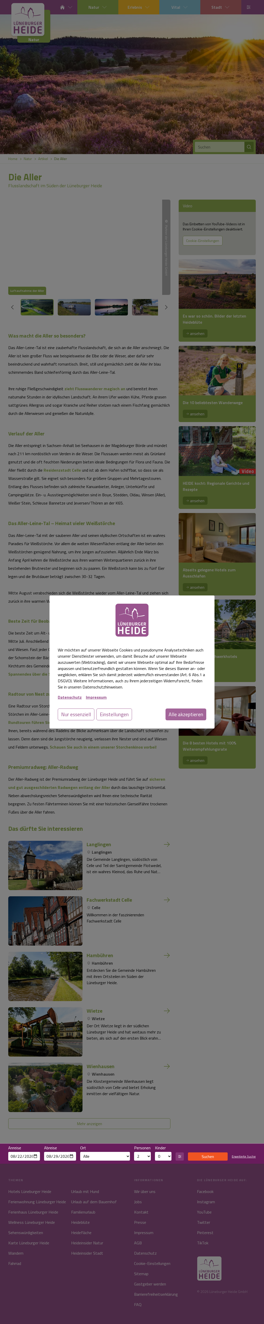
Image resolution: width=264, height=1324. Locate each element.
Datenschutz (70, 697)
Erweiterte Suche (244, 1156)
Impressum (96, 697)
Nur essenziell (76, 714)
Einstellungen (114, 714)
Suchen (208, 1156)
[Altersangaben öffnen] (180, 1156)
